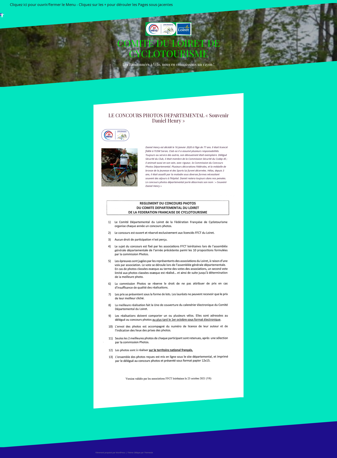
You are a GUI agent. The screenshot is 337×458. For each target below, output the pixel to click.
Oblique (137, 452)
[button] (1, 14)
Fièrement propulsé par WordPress (110, 452)
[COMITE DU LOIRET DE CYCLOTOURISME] (168, 29)
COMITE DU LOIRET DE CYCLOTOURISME (168, 48)
